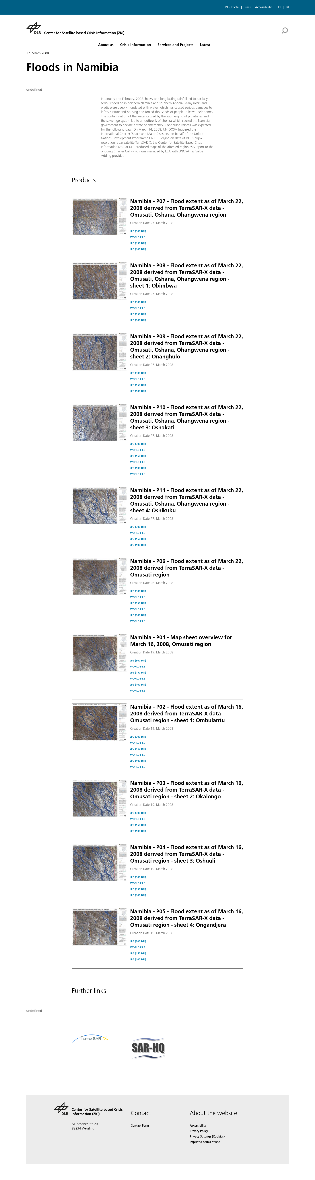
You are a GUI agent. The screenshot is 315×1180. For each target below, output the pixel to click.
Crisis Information (135, 44)
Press (247, 7)
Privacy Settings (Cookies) (207, 1136)
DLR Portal (232, 7)
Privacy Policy (199, 1131)
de (280, 7)
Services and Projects (175, 44)
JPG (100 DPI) (138, 249)
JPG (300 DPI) (138, 231)
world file (137, 237)
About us (106, 44)
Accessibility (263, 7)
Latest (205, 44)
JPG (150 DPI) (138, 243)
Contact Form (140, 1125)
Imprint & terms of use (205, 1142)
